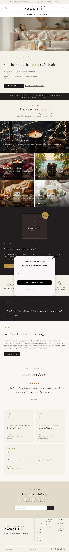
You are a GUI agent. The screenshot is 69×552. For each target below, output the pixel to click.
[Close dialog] (53, 258)
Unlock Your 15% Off (34, 282)
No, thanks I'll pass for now (34, 289)
